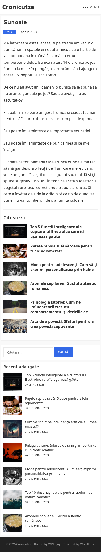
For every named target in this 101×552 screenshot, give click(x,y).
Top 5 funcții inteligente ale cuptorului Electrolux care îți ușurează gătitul (57, 231)
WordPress (87, 544)
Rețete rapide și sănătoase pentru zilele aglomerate (62, 248)
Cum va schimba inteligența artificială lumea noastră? (61, 424)
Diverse (9, 32)
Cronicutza (18, 7)
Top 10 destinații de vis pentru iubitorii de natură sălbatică (58, 494)
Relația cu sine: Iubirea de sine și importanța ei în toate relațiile (60, 447)
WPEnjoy (54, 544)
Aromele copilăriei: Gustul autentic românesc (63, 286)
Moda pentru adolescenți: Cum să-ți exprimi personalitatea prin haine (63, 267)
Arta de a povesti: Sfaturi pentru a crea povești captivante (62, 324)
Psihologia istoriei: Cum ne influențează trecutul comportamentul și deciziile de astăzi (59, 309)
